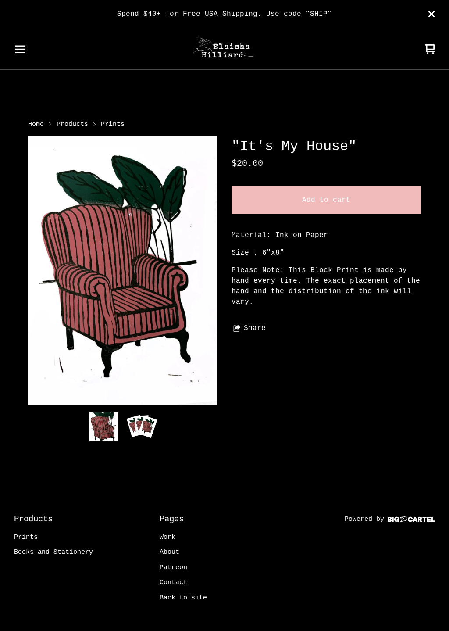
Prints (113, 124)
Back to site (183, 598)
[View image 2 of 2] (141, 427)
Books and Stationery (53, 552)
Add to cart (326, 200)
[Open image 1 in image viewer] (122, 270)
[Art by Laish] (224, 49)
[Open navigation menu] (20, 49)
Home (36, 124)
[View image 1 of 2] (104, 427)
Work (167, 537)
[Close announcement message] (431, 14)
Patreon (173, 567)
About (169, 552)
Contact (173, 582)
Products (72, 124)
